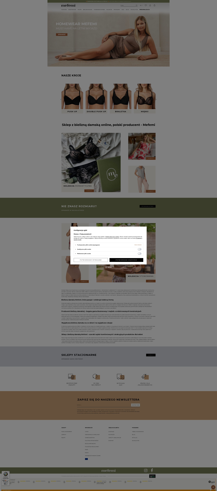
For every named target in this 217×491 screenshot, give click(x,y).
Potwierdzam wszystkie (126, 260)
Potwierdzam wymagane (91, 260)
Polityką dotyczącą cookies (112, 236)
